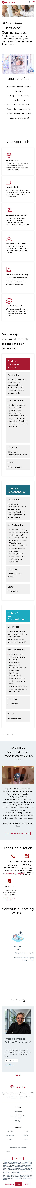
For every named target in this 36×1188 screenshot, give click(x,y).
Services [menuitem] (10, 1131)
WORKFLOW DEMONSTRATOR (18, 833)
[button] (16, 1075)
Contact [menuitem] (26, 1131)
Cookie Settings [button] (9, 1184)
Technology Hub (11, 1060)
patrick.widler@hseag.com (15, 874)
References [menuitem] (10, 1135)
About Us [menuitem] (26, 1135)
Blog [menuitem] (26, 1139)
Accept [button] (18, 1184)
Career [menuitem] (10, 1139)
